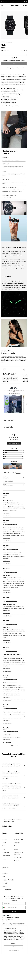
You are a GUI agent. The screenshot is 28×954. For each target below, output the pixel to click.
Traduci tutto (18, 473)
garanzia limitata (15, 105)
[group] (3, 42)
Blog (4, 849)
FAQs (15, 845)
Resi (4, 876)
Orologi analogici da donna (9, 821)
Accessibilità (17, 860)
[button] (2, 5)
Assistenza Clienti (18, 839)
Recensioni (9, 420)
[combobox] (14, 477)
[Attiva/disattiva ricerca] (23, 5)
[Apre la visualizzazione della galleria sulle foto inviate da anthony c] (19, 466)
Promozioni (5, 883)
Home (2, 8)
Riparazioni (16, 842)
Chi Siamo (5, 839)
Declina (13, 946)
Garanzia (16, 849)
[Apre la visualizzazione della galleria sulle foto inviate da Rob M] (6, 466)
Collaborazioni (6, 852)
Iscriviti (14, 911)
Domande (8, 427)
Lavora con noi (6, 855)
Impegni (4, 842)
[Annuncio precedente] (1, 1)
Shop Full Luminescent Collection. (12, 289)
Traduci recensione (6, 513)
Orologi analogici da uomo (17, 819)
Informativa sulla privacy (17, 939)
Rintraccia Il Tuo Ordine (8, 879)
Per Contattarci (18, 857)
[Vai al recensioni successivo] (17, 745)
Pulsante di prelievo (7, 889)
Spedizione (5, 873)
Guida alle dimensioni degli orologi (19, 853)
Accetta (13, 943)
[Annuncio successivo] (26, 1)
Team (4, 845)
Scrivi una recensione (14, 443)
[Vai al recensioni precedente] (10, 745)
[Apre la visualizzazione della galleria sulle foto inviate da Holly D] (12, 466)
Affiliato (4, 859)
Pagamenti (5, 886)
